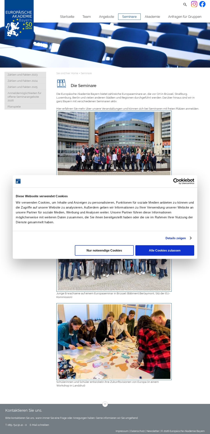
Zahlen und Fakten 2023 (23, 74)
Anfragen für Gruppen (184, 17)
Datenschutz (137, 431)
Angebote (106, 17)
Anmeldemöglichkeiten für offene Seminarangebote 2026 (24, 97)
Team (86, 17)
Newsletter (153, 431)
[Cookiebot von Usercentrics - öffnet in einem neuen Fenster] (176, 181)
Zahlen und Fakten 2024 (23, 80)
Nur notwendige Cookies (104, 250)
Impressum (122, 431)
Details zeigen (175, 238)
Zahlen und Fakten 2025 (23, 86)
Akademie (152, 17)
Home (74, 73)
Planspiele (14, 106)
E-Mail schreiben (39, 425)
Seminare (129, 17)
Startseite (67, 17)
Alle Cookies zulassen (164, 250)
